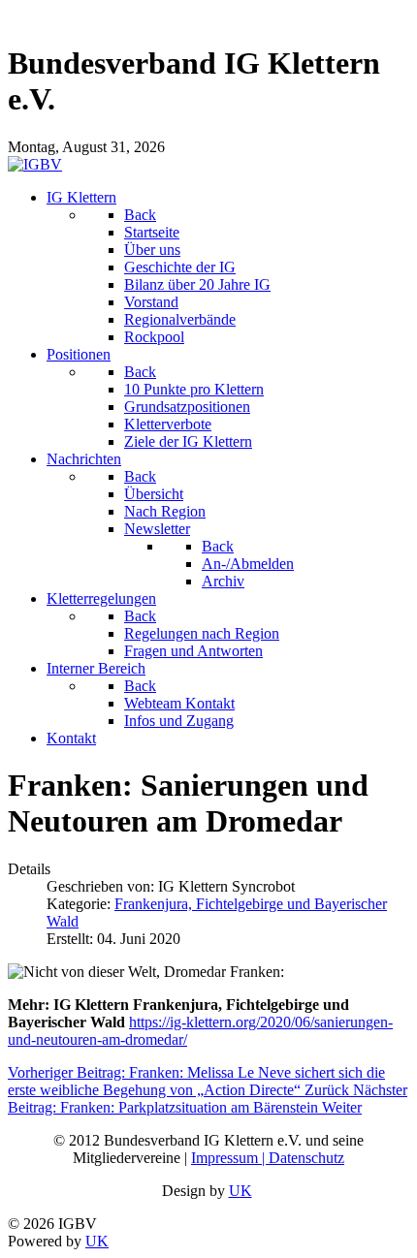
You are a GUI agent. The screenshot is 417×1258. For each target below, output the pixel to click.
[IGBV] (35, 164)
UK (240, 1190)
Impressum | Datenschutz (267, 1157)
